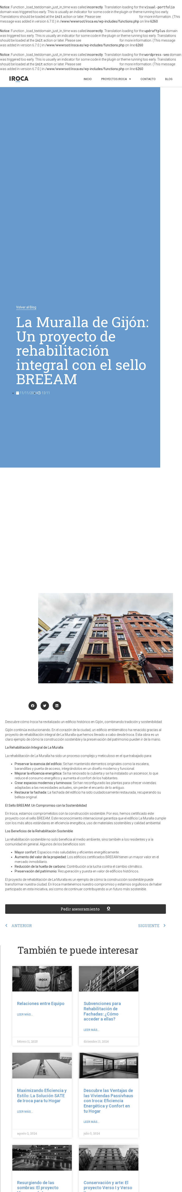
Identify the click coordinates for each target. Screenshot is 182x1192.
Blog (169, 79)
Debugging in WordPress (119, 17)
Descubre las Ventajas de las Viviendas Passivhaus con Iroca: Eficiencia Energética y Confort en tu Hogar (108, 1100)
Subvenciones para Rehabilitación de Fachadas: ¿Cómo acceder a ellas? (102, 1011)
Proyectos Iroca (114, 79)
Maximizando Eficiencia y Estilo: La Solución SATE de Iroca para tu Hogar (42, 1095)
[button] (32, 705)
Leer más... (25, 1014)
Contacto (148, 79)
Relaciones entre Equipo (40, 1003)
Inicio (88, 79)
